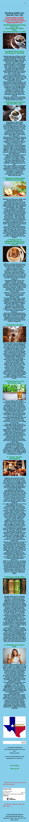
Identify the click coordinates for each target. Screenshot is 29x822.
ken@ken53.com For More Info (14, 758)
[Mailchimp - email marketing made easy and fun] (11, 800)
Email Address (6, 792)
